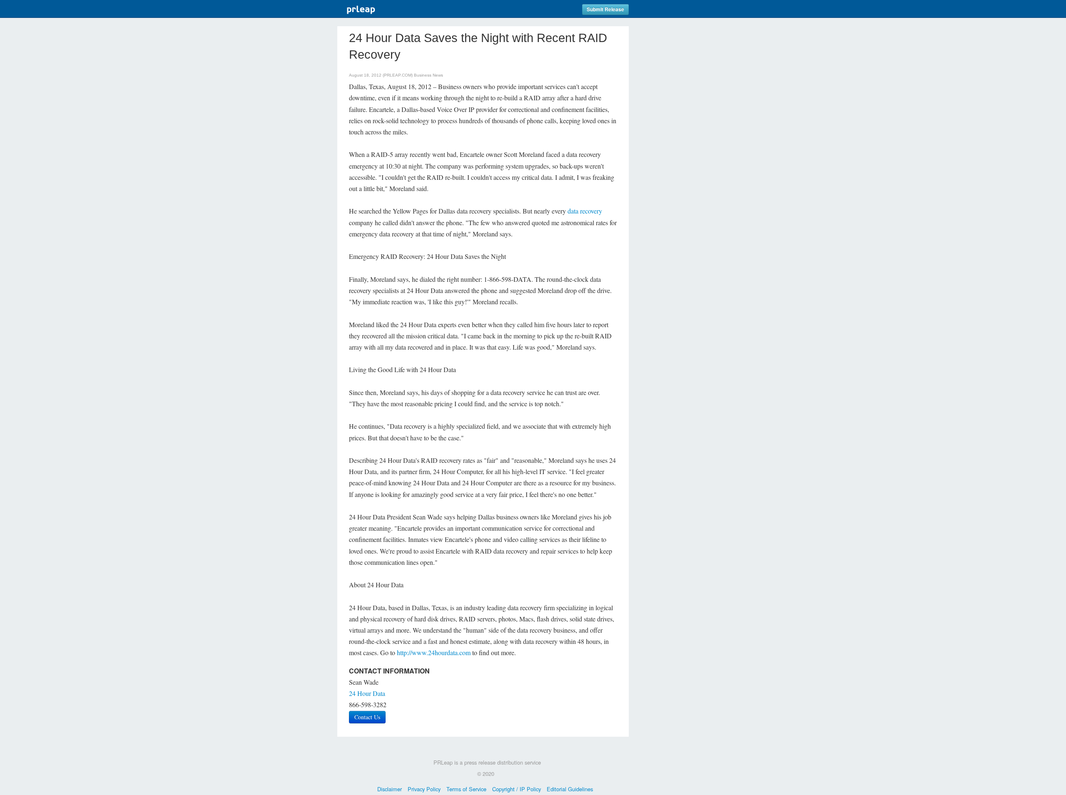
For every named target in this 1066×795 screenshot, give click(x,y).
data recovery (585, 210)
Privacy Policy (424, 789)
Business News (428, 75)
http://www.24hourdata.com (434, 652)
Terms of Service (466, 789)
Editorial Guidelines (570, 789)
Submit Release (605, 9)
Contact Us (367, 717)
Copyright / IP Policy (516, 789)
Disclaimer (389, 789)
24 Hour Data (367, 693)
